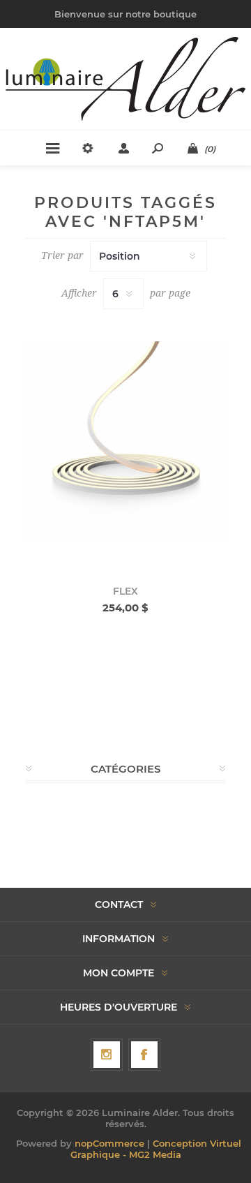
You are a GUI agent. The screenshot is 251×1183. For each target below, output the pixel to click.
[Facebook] (144, 1054)
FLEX (125, 591)
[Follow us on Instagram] (106, 1054)
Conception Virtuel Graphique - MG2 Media (155, 1149)
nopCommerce (109, 1143)
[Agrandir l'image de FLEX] (125, 441)
